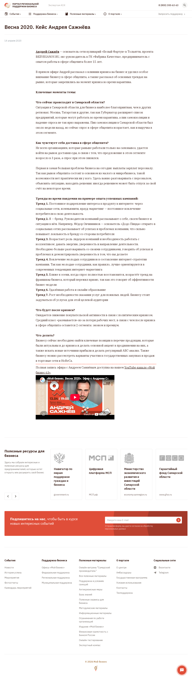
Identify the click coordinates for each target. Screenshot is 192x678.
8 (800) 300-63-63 (169, 5)
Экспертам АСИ (56, 5)
